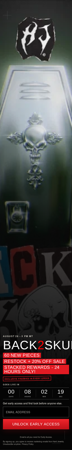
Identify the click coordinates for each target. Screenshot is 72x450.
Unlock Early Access (36, 424)
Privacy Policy (27, 444)
